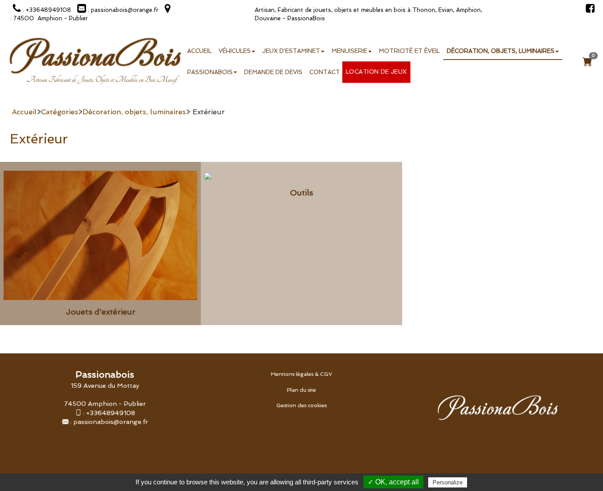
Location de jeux (376, 71)
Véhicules (235, 51)
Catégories (59, 112)
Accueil (199, 51)
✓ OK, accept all (393, 482)
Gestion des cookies (301, 405)
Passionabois (210, 72)
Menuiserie (349, 51)
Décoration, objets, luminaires (500, 51)
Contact (324, 72)
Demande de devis (273, 72)
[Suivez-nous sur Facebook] (588, 10)
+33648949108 (110, 412)
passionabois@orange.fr (110, 421)
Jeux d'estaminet (291, 51)
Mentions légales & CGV (301, 374)
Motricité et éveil (409, 51)
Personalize (448, 482)
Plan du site (301, 390)
